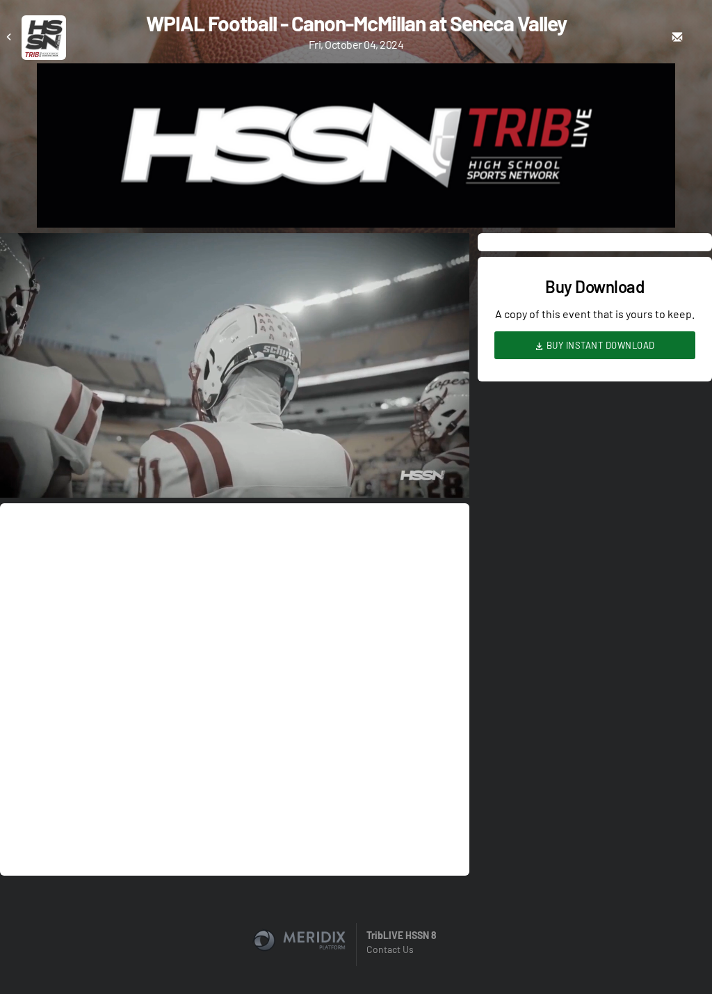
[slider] (234, 447)
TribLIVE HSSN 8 (401, 935)
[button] (239, 369)
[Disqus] (235, 688)
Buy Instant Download (599, 345)
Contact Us (390, 949)
